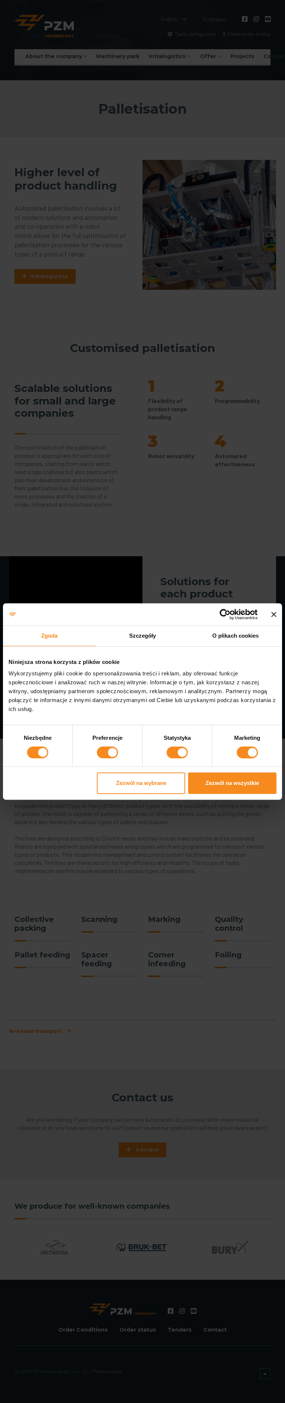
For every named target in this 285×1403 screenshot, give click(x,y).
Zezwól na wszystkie (232, 783)
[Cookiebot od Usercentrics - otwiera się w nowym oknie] (225, 614)
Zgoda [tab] (49, 635)
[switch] (107, 752)
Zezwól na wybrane (141, 783)
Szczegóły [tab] (142, 635)
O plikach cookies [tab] (235, 635)
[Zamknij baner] (273, 614)
